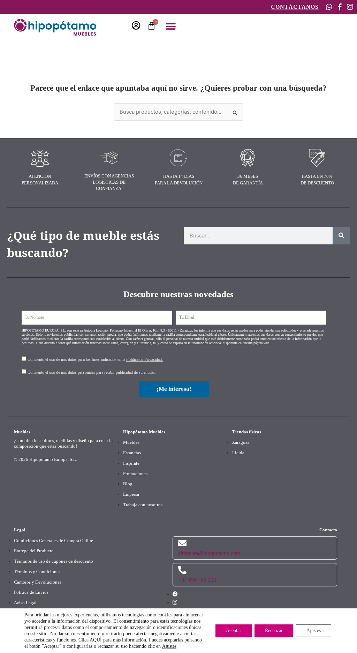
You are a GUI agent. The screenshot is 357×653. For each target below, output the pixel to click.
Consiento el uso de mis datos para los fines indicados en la (95, 359)
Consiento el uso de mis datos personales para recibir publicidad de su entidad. (92, 372)
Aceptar (233, 630)
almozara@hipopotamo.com (209, 553)
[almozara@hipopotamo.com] (182, 543)
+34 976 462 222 (197, 580)
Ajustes (169, 646)
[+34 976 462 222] (182, 570)
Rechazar (274, 630)
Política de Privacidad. (144, 359)
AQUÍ (96, 640)
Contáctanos (295, 7)
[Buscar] (341, 235)
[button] (170, 27)
